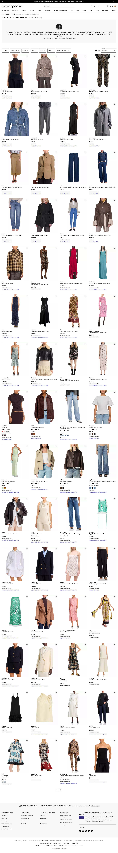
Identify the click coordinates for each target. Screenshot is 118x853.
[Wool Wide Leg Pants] (44, 119)
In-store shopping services (66, 819)
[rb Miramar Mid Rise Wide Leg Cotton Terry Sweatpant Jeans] (73, 407)
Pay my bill (23, 823)
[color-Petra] (68, 435)
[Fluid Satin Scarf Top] (44, 514)
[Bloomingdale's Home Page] (12, 6)
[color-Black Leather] (63, 488)
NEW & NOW (7, 14)
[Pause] (115, 2)
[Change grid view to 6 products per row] (99, 50)
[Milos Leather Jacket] (73, 461)
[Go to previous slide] (3, 2)
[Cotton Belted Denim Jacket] (15, 119)
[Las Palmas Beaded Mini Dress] (73, 564)
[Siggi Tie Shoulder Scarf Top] (102, 514)
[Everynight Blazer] (44, 564)
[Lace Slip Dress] (15, 359)
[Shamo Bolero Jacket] (15, 660)
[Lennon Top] (15, 407)
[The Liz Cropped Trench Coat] (44, 461)
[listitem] (59, 1)
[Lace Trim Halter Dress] (15, 461)
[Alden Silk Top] (44, 708)
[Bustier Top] (102, 756)
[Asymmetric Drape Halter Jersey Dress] (73, 263)
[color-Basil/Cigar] (5, 488)
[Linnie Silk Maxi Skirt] (15, 612)
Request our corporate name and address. (73, 845)
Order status (24, 821)
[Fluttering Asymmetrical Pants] (102, 564)
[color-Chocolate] (2, 435)
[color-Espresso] (32, 434)
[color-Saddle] (92, 434)
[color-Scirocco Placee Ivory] (2, 782)
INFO (77, 1)
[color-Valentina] (61, 435)
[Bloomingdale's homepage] (3, 14)
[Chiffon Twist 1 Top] (15, 71)
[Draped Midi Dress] (73, 612)
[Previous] (3, 71)
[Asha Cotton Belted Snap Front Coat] (102, 215)
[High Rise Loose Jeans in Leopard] (102, 71)
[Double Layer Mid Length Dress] (102, 660)
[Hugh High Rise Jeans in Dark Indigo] (73, 514)
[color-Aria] (63, 435)
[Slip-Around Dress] (102, 612)
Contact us (4, 818)
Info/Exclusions (95, 806)
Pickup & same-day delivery (66, 822)
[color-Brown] (34, 434)
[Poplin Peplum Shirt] (15, 564)
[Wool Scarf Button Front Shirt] (102, 119)
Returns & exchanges (6, 823)
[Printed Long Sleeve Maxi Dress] (73, 311)
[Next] (27, 71)
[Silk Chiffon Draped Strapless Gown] (102, 263)
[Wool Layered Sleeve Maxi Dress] (73, 71)
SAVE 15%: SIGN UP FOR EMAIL (29, 806)
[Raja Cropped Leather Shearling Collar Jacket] (44, 359)
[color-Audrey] (90, 488)
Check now (101, 821)
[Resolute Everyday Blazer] (44, 660)
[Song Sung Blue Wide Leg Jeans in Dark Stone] (73, 167)
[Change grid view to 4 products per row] (96, 51)
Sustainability (43, 823)
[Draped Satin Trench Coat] (73, 708)
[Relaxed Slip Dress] (15, 708)
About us (42, 815)
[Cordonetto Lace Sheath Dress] (102, 311)
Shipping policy (5, 826)
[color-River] (95, 488)
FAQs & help (4, 821)
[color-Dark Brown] (5, 435)
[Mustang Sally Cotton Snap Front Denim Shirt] (102, 167)
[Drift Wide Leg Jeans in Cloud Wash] (15, 215)
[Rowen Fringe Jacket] (44, 612)
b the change (43, 818)
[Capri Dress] (73, 660)
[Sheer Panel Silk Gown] (73, 119)
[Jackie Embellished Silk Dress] (102, 359)
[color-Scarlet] (65, 435)
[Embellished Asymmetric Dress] (44, 311)
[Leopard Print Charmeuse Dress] (44, 263)
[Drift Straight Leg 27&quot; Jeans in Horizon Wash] (73, 215)
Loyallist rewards (25, 818)
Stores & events (63, 825)
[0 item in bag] (115, 6)
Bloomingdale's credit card (27, 815)
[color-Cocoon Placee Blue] (5, 782)
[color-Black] (92, 488)
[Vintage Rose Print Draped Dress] (73, 359)
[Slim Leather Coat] (102, 708)
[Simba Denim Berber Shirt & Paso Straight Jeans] (73, 756)
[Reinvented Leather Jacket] (15, 514)
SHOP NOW (81, 1)
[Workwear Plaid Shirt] (15, 263)
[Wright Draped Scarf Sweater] (44, 71)
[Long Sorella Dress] (44, 756)
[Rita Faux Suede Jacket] (44, 407)
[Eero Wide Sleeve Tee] (102, 407)
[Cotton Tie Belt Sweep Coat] (44, 215)
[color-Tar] (95, 434)
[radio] (3, 435)
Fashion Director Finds (17, 14)
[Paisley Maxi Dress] (15, 311)
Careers (42, 821)
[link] (15, 94)
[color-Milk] (90, 434)
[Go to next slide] (113, 2)
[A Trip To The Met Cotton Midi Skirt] (15, 167)
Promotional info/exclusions (91, 821)
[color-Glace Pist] (2, 488)
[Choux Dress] (15, 756)
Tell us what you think (6, 829)
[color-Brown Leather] (61, 488)
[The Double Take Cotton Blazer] (44, 167)
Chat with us (4, 815)
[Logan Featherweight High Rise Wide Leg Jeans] (102, 461)
